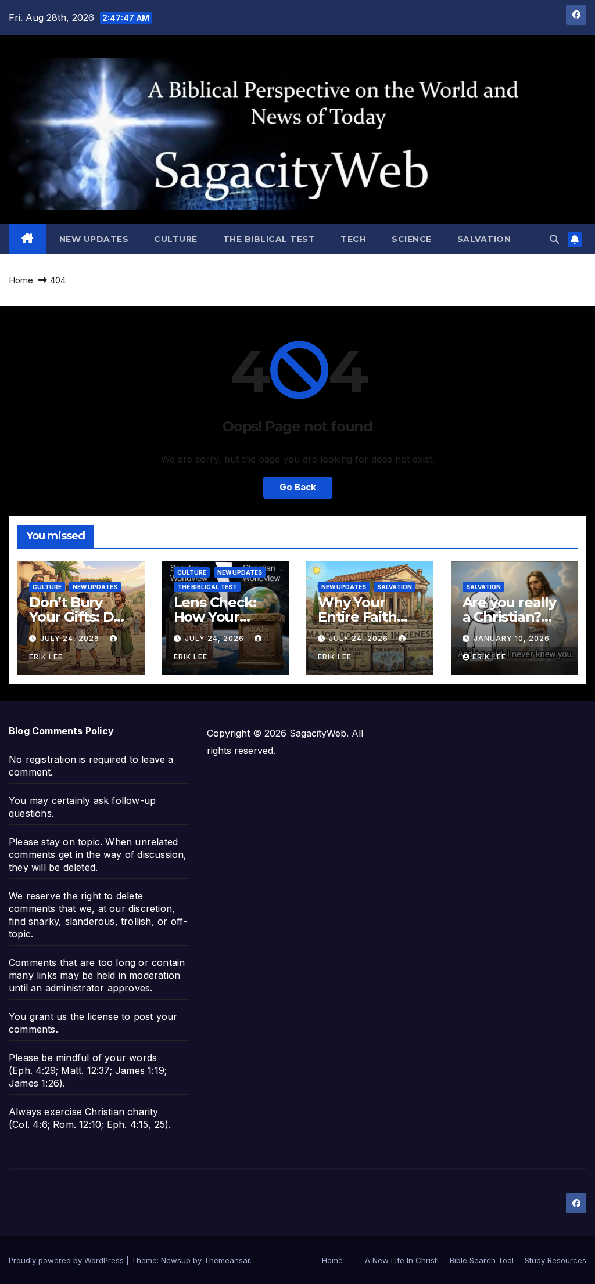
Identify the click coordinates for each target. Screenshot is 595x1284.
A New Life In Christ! (402, 1260)
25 (160, 1124)
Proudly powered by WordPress (67, 1260)
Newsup (176, 1260)
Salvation (484, 239)
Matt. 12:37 (85, 1070)
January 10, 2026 (512, 638)
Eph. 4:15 (128, 1124)
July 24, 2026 (71, 638)
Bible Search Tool (482, 1260)
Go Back (297, 487)
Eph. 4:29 (34, 1070)
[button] (554, 239)
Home (21, 280)
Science (412, 239)
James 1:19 (139, 1070)
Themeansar (227, 1260)
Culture (176, 239)
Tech (353, 239)
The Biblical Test (269, 239)
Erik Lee (489, 656)
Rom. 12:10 (77, 1124)
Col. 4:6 (30, 1124)
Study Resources (555, 1260)
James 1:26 (34, 1083)
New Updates (94, 239)
